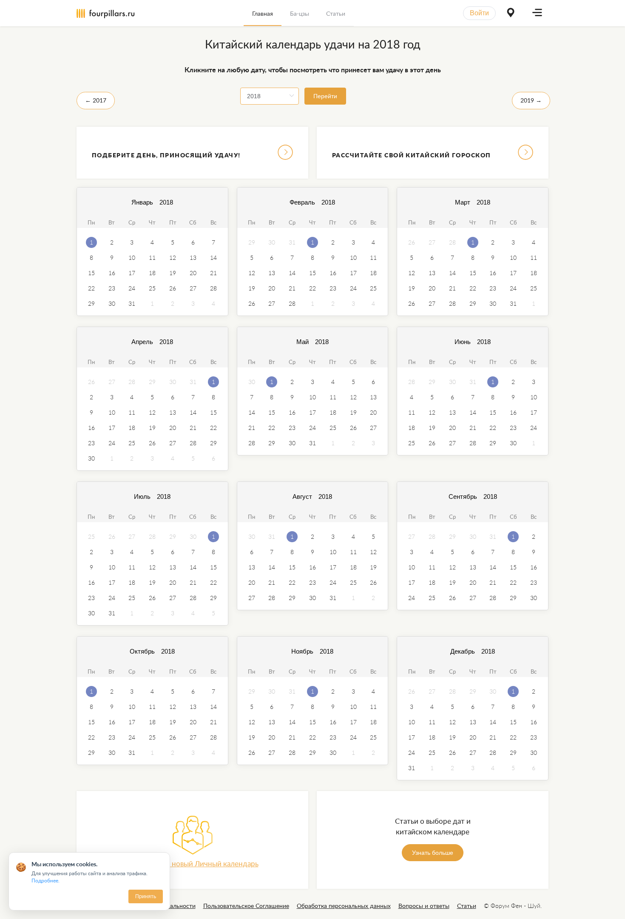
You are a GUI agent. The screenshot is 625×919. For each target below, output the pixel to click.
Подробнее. (45, 880)
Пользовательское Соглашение (246, 906)
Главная (262, 13)
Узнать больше (432, 852)
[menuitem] (262, 13)
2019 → (531, 100)
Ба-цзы (299, 13)
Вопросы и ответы (423, 906)
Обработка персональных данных (344, 906)
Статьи (335, 13)
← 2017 (95, 100)
